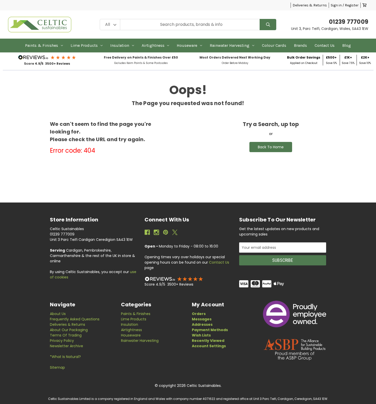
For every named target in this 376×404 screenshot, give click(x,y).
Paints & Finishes (41, 45)
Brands (300, 45)
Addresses (202, 324)
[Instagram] (156, 232)
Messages (202, 319)
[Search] (268, 24)
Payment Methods (210, 329)
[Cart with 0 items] (364, 5)
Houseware (187, 45)
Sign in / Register (345, 5)
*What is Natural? (65, 356)
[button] (47, 57)
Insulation (119, 45)
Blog (346, 45)
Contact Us (325, 45)
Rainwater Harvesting (229, 45)
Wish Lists (201, 335)
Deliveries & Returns (310, 5)
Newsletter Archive (66, 346)
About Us (58, 313)
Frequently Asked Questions (74, 319)
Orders (199, 313)
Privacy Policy (62, 340)
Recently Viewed (208, 340)
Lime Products (84, 45)
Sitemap (57, 367)
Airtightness (153, 45)
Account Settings (209, 346)
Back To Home (271, 147)
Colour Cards (274, 45)
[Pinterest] (165, 232)
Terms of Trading (66, 335)
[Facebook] (147, 232)
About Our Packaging (69, 329)
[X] (175, 232)
